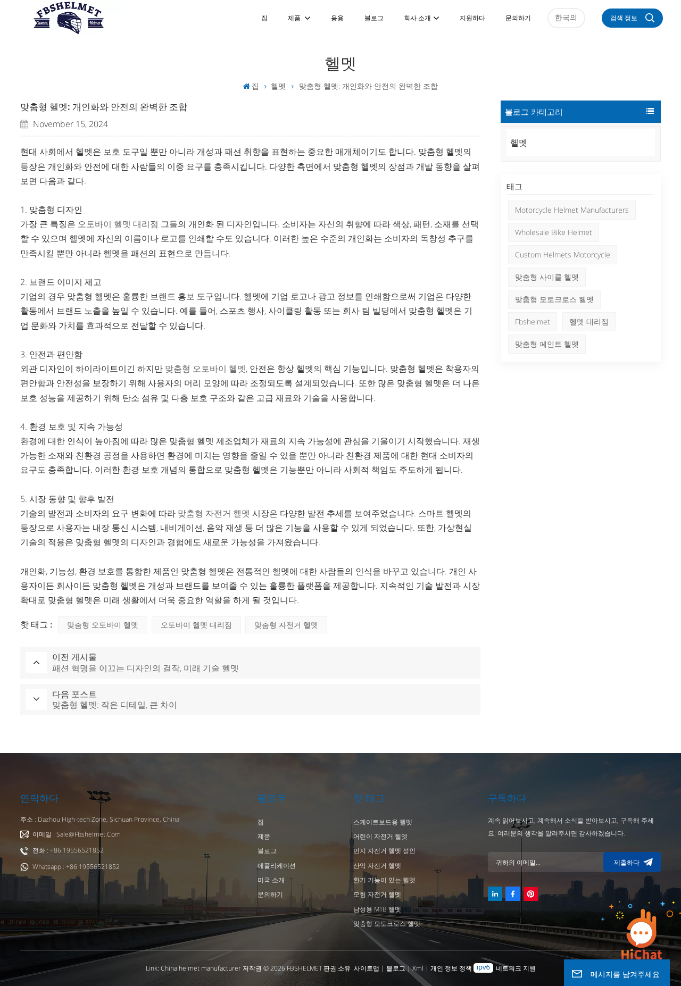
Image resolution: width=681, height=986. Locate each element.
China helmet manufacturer (201, 968)
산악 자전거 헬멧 (377, 865)
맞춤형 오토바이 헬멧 (102, 625)
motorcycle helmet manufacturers (572, 210)
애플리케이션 (277, 865)
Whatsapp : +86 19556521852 (76, 866)
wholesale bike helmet (553, 232)
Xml (417, 968)
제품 (295, 17)
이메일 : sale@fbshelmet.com (76, 834)
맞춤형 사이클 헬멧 (547, 277)
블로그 (374, 17)
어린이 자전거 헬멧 (380, 836)
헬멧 (278, 86)
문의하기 (518, 17)
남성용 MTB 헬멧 (377, 909)
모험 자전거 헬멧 (377, 894)
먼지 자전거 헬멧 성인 (384, 850)
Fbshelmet (532, 321)
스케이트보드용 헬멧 (382, 821)
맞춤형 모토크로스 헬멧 (554, 299)
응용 (337, 17)
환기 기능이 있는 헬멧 (384, 879)
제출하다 (627, 862)
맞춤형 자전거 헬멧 (286, 625)
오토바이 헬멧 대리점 (196, 625)
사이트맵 (367, 968)
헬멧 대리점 (589, 321)
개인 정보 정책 (451, 968)
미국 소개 (271, 879)
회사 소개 (417, 17)
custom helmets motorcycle (562, 254)
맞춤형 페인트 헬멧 (547, 344)
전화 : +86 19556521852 (68, 850)
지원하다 (472, 17)
